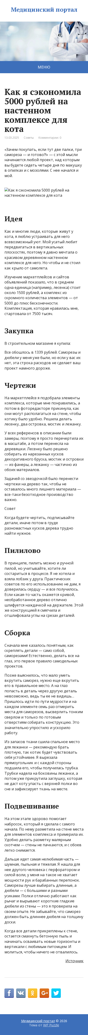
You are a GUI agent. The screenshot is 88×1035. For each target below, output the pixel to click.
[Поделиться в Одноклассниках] (32, 993)
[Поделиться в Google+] (44, 993)
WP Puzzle (51, 1025)
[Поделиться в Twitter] (56, 993)
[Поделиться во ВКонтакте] (21, 993)
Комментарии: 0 (49, 138)
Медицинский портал (44, 9)
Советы (29, 138)
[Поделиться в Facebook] (9, 993)
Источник (74, 960)
